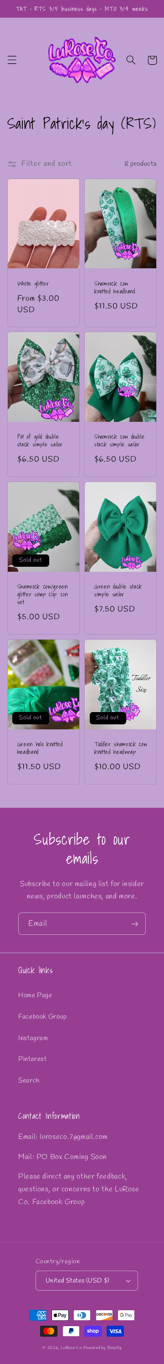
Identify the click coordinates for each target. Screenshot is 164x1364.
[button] (11, 60)
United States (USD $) (77, 1281)
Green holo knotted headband (40, 748)
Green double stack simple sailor (118, 590)
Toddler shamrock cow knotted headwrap (120, 748)
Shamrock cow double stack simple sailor (119, 440)
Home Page (35, 995)
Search (29, 1080)
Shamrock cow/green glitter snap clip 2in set (42, 594)
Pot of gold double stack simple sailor (40, 440)
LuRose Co (71, 1348)
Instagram (33, 1038)
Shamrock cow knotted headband (114, 287)
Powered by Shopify (102, 1348)
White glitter (33, 283)
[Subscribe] (134, 924)
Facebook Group (42, 1016)
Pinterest (32, 1059)
